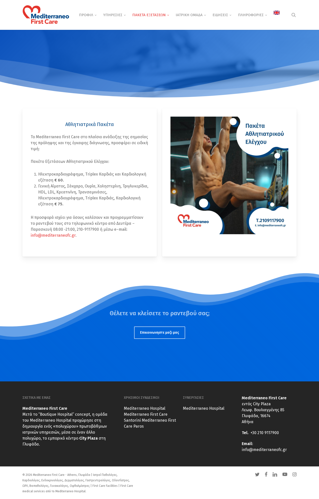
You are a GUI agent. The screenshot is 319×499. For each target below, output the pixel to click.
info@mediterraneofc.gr (53, 235)
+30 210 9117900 (264, 432)
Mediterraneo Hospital (144, 408)
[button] (159, 332)
